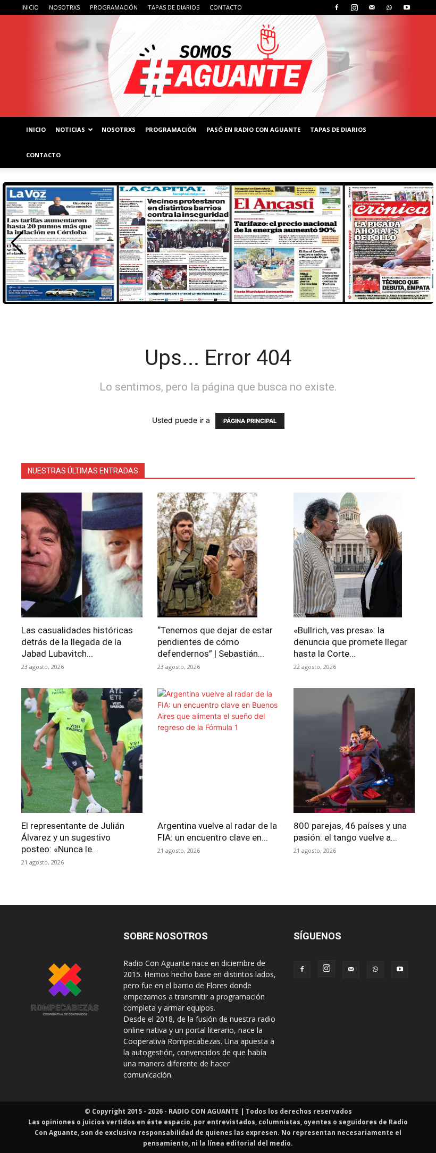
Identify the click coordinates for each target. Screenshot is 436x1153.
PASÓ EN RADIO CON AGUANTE (253, 129)
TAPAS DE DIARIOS (173, 7)
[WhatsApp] (389, 7)
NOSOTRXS (64, 7)
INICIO (30, 7)
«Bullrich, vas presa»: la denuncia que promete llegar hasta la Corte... (350, 642)
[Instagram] (354, 7)
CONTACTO (225, 7)
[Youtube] (407, 7)
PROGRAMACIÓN (114, 7)
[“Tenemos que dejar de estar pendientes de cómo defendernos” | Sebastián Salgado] (218, 555)
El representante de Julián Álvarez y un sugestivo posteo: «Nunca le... (72, 837)
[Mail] (372, 7)
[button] (17, 243)
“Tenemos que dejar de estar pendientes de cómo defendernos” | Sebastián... (215, 642)
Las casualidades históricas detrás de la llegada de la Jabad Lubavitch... (77, 642)
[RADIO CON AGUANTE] (218, 66)
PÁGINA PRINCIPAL (249, 421)
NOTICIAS (70, 129)
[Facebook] (337, 7)
